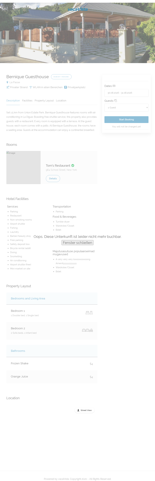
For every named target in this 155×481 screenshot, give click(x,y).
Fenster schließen (77, 242)
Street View (86, 410)
